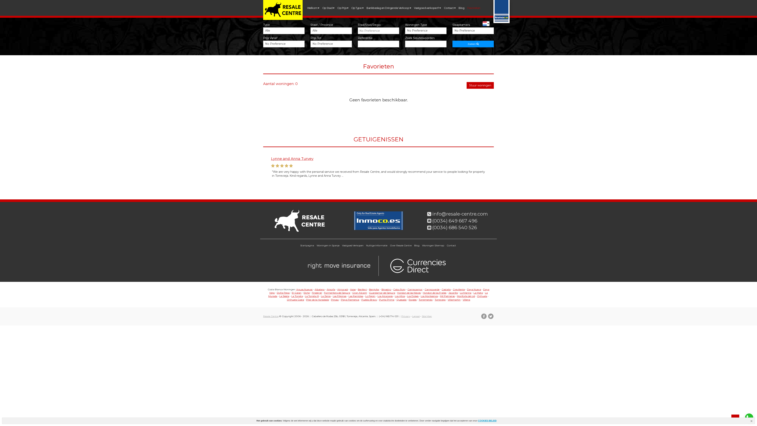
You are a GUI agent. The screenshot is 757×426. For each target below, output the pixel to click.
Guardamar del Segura (382, 292)
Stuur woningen (480, 85)
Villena (466, 299)
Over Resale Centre (401, 245)
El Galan (296, 292)
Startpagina (307, 245)
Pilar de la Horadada (317, 299)
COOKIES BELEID (487, 420)
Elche (307, 292)
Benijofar (374, 289)
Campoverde (432, 289)
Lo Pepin (370, 296)
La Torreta (297, 296)
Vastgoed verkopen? (426, 7)
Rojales (413, 299)
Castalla (446, 289)
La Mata (478, 292)
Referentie (365, 38)
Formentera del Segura (337, 292)
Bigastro (386, 289)
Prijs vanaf (270, 38)
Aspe (353, 289)
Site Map (427, 316)
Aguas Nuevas (304, 289)
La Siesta (284, 296)
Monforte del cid (466, 296)
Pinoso (335, 299)
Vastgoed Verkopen (353, 245)
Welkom (312, 7)
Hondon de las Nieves (409, 292)
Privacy (405, 316)
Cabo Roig (399, 289)
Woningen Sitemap (433, 245)
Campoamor (414, 289)
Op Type (356, 7)
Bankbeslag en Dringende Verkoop (387, 7)
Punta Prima (386, 299)
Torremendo (426, 299)
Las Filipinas (339, 296)
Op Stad (327, 7)
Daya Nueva (474, 289)
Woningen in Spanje (328, 245)
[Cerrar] (751, 421)
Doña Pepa (283, 292)
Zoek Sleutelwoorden (420, 38)
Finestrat (317, 292)
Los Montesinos (429, 296)
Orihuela (482, 296)
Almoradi (342, 289)
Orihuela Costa (295, 299)
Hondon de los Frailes (434, 292)
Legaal (416, 316)
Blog (461, 7)
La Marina (465, 292)
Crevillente (459, 289)
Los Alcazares (385, 296)
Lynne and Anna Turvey (292, 159)
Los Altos (400, 296)
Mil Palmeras (447, 296)
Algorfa (331, 289)
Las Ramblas (356, 296)
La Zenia (326, 296)
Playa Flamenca (350, 299)
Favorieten (473, 7)
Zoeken (472, 43)
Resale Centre (271, 316)
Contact (449, 7)
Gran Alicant (359, 292)
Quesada (401, 299)
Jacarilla (453, 292)
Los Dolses (413, 296)
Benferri (362, 289)
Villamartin (454, 299)
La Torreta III (312, 296)
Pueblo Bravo (369, 299)
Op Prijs (342, 7)
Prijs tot (315, 38)
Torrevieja (440, 299)
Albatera (319, 289)
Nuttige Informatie (376, 245)
